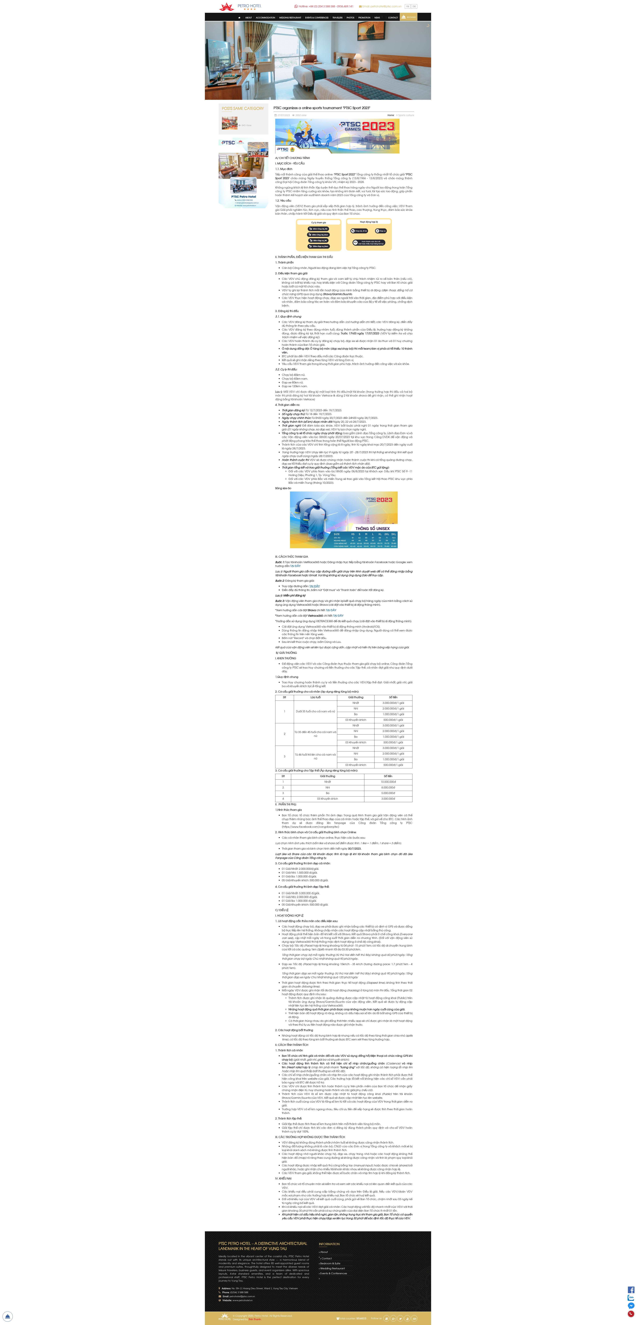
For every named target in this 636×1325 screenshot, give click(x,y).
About (324, 1252)
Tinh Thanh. (255, 1319)
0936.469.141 (345, 6)
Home (391, 115)
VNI (407, 6)
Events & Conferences (333, 1273)
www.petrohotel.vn (243, 1300)
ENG (414, 6)
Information (329, 1243)
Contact (327, 1258)
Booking (411, 17)
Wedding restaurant (332, 1268)
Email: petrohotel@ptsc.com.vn (381, 6)
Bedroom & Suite (330, 1263)
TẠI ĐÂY (295, 566)
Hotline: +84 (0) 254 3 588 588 (317, 6)
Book (7, 1316)
